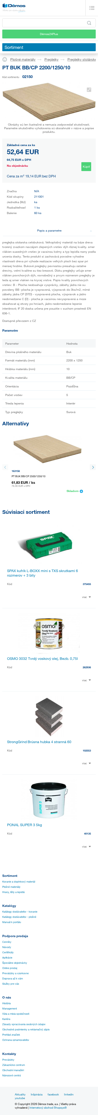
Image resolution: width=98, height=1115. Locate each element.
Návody (6, 947)
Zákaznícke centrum (13, 1065)
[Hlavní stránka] (6, 59)
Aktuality (20, 1094)
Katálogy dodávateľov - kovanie (19, 911)
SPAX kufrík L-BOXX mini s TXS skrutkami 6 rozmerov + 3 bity (42, 573)
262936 (87, 667)
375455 (87, 584)
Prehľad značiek (11, 1034)
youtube (20, 1098)
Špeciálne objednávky (14, 962)
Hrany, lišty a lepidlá (13, 892)
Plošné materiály (23, 59)
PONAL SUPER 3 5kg (24, 824)
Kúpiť (86, 166)
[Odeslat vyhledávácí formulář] (89, 23)
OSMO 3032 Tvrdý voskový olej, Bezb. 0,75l (42, 658)
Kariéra (6, 1019)
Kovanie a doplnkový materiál (18, 881)
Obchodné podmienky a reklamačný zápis (26, 1029)
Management (9, 1008)
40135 (87, 833)
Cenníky (6, 941)
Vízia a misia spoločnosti (15, 1013)
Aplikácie (7, 957)
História (6, 1003)
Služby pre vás (10, 983)
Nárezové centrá (11, 1075)
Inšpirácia (36, 1094)
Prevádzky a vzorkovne (15, 973)
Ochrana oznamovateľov (15, 1040)
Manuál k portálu (11, 922)
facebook (53, 1094)
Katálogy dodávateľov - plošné (19, 916)
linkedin (69, 1094)
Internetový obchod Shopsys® (48, 1107)
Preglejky (51, 59)
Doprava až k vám (12, 978)
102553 (87, 750)
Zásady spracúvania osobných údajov (24, 1024)
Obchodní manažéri (13, 1070)
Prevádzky (8, 1059)
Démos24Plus (49, 34)
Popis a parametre (49, 230)
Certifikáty (8, 952)
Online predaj (9, 968)
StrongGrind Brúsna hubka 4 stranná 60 (39, 741)
